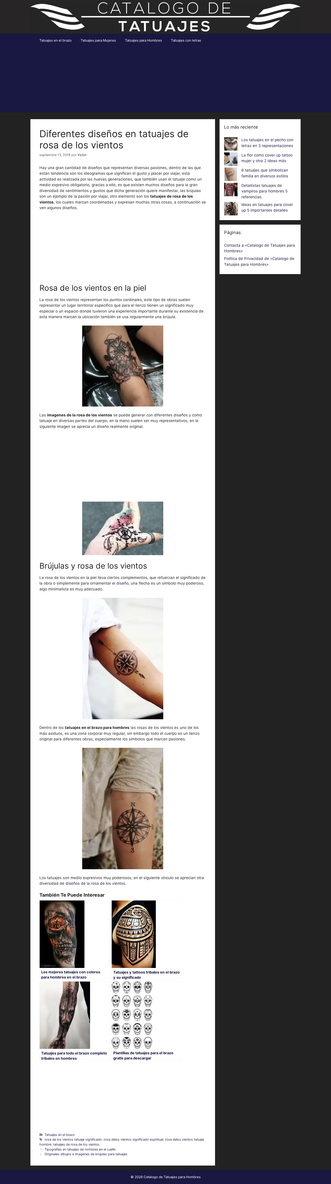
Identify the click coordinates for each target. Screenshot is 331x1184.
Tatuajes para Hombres (143, 40)
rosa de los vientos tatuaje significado (73, 1139)
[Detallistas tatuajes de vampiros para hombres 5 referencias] (231, 190)
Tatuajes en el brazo (55, 40)
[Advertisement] (165, 80)
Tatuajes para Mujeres (98, 40)
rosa (49, 299)
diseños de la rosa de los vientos (95, 883)
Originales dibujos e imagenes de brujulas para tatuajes (86, 1154)
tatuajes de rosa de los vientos (76, 1144)
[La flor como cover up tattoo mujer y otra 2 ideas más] (231, 160)
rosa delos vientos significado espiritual (133, 1139)
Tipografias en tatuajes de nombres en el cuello (80, 1149)
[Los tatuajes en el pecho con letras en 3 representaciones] (231, 144)
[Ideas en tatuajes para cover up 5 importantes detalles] (231, 209)
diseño (122, 583)
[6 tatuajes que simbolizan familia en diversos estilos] (231, 175)
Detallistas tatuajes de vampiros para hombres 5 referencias (264, 191)
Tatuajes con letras (186, 40)
